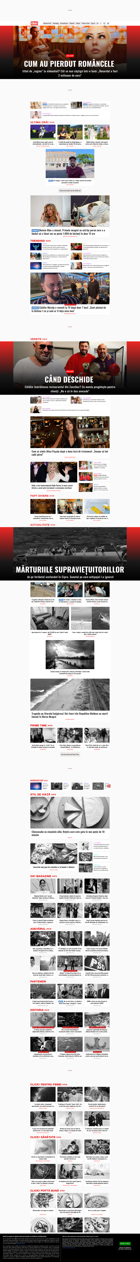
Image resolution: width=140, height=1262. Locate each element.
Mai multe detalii (21, 1243)
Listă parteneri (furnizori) (68, 1247)
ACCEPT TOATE (125, 1243)
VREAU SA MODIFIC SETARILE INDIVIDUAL (125, 1248)
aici (14, 1253)
